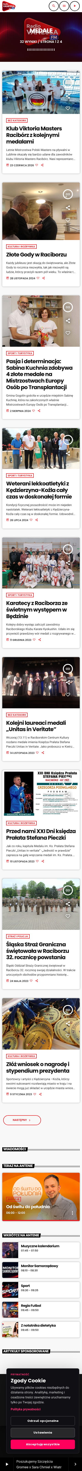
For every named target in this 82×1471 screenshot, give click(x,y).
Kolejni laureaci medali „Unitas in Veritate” (36, 726)
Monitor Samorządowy (39, 1266)
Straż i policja (18, 936)
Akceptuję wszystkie (43, 1444)
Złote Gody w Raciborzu (36, 255)
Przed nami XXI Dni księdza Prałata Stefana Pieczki (41, 835)
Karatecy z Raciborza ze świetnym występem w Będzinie (36, 610)
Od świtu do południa (28, 1207)
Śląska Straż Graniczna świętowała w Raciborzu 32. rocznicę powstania (37, 951)
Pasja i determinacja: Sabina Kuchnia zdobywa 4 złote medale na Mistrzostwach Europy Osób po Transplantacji (39, 374)
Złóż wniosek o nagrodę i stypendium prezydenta (37, 1068)
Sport (25, 1286)
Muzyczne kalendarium (40, 1246)
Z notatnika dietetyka (38, 1326)
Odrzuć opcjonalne (43, 1421)
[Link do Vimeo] (8, 6)
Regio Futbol (31, 1306)
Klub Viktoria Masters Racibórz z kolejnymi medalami (34, 135)
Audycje (13, 1199)
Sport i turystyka (20, 353)
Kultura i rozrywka (21, 246)
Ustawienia (42, 1432)
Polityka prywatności (26, 1409)
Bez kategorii (17, 120)
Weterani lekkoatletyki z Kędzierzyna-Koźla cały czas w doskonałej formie (39, 490)
